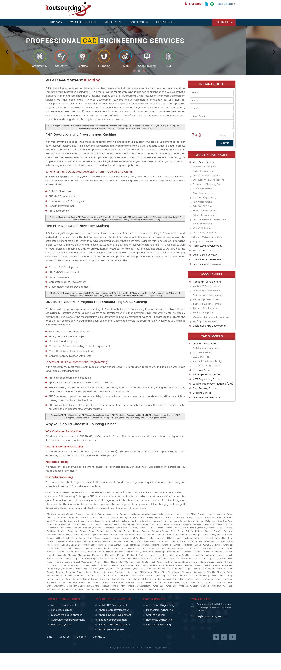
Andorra (101, 514)
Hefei (151, 538)
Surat (68, 579)
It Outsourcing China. (139, 648)
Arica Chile (190, 514)
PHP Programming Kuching (138, 126)
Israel (126, 541)
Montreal (121, 555)
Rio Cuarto (172, 569)
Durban (127, 531)
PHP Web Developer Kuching (112, 217)
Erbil (173, 531)
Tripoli (105, 582)
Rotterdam (70, 572)
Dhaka (193, 528)
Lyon (220, 548)
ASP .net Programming (205, 197)
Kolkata (64, 545)
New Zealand (187, 558)
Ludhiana (161, 548)
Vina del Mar (118, 586)
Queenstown (126, 569)
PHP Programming (202, 189)
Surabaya (59, 579)
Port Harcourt (142, 565)
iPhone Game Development (207, 304)
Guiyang (106, 538)
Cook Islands (65, 528)
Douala (83, 531)
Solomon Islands (54, 576)
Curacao (159, 528)
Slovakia (211, 572)
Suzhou (94, 579)
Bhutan (114, 517)
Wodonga (51, 589)
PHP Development (72, 80)
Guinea (82, 538)
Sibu (164, 572)
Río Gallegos (185, 569)
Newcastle (200, 558)
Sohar (229, 572)
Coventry (134, 528)
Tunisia (147, 582)
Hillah (170, 538)
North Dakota (142, 562)
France (208, 531)
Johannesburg (149, 541)
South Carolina (94, 576)
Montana (72, 555)
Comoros (207, 524)
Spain (158, 576)
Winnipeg (204, 586)
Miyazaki (187, 552)
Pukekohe (93, 569)
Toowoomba (207, 579)
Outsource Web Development (208, 180)
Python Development (203, 215)
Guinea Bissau (94, 538)
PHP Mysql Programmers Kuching (63, 217)
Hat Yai (135, 538)
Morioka (142, 555)
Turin (155, 582)
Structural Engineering (158, 625)
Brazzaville (209, 517)
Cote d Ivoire (122, 528)
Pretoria (216, 565)
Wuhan (74, 589)
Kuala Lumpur (114, 545)
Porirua (115, 565)
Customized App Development (210, 326)
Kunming (177, 545)
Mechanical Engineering (159, 610)
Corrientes (97, 528)
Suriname (77, 579)
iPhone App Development (206, 299)
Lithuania (87, 548)
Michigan (92, 552)
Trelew (82, 582)
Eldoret (136, 531)
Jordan (175, 541)
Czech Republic (181, 528)
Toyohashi (72, 582)
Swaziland (104, 579)
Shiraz (157, 572)
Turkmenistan (174, 582)
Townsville (51, 582)
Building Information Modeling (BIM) (213, 384)
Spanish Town (169, 576)
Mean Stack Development (207, 246)
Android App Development (207, 291)
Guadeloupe (195, 535)
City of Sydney (95, 524)
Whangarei (171, 586)
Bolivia (150, 517)
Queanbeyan (159, 569)
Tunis (139, 582)
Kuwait (197, 545)
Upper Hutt (85, 586)
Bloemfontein (139, 517)
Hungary (51, 541)
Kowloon (102, 545)
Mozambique (197, 555)
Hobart (197, 538)
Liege (63, 548)
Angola (123, 514)
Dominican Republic (56, 531)
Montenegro (97, 555)
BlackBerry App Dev (203, 313)
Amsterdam (91, 514)
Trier (89, 582)
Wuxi (81, 589)
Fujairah (94, 535)
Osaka (219, 562)
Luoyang (171, 548)
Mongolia (51, 555)
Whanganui (158, 586)
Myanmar (79, 558)
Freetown (228, 531)
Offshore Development (204, 233)
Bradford (180, 517)
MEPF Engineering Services (207, 379)
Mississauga (147, 552)
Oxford (87, 565)
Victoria (96, 586)
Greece (139, 535)
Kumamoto (166, 545)
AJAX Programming (203, 193)
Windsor (194, 586)
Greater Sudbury (126, 535)
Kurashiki (188, 545)
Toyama (61, 582)
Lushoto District (193, 548)
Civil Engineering (155, 615)
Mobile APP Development (207, 282)
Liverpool (98, 548)
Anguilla (132, 514)
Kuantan (146, 545)
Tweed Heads (196, 582)
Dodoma (211, 528)
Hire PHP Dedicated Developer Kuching (77, 226)
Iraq (91, 541)
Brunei (89, 521)
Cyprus (168, 528)
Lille (70, 548)
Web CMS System (202, 228)
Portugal (188, 565)
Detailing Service (202, 393)
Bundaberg (147, 521)
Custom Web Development (207, 176)
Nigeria (58, 562)
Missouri (171, 552)
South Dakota (110, 576)
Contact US (99, 637)
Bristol (229, 517)
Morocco (152, 555)
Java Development (203, 224)
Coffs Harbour (142, 524)
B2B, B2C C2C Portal (203, 206)
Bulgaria (125, 521)
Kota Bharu (75, 545)
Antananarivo (144, 514)
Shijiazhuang (146, 572)
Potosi (207, 565)
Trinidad (97, 582)
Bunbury (135, 521)
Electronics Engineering (159, 620)
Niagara (210, 558)
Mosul (161, 555)
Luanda (151, 548)
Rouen (80, 572)
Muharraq (210, 555)
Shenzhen (108, 572)
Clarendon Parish (112, 524)
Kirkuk (191, 541)
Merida (61, 552)
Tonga (197, 579)
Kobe (49, 545)
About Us (64, 637)
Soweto (149, 576)
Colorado (175, 524)
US (224, 582)
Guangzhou (215, 535)
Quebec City (113, 569)
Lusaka (180, 548)
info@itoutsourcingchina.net (211, 616)
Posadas (198, 565)
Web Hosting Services (205, 255)
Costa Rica (109, 528)
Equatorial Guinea (160, 531)
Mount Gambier (183, 555)
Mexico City (80, 552)
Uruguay (209, 582)
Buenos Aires (101, 521)
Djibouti (201, 528)
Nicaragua (221, 558)
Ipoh (71, 541)
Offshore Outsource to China (208, 237)
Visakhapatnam (144, 586)
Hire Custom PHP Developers (62, 293)
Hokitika (205, 538)
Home (48, 637)
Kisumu (199, 541)
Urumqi (218, 582)
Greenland (149, 535)
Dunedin (117, 531)
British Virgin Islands (56, 521)
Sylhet (145, 579)
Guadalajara (181, 535)
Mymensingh (91, 558)
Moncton (228, 552)
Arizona (201, 514)
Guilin (74, 538)
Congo (229, 524)
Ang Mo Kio (112, 514)
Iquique (78, 541)
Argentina (179, 514)
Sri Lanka (182, 576)
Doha (219, 528)
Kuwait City (208, 545)
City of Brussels (79, 524)
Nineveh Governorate (83, 562)
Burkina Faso (171, 521)
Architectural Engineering (206, 348)
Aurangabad (73, 517)
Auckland (62, 517)
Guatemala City (54, 538)
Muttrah (59, 558)
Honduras (215, 538)
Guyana (116, 538)
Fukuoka (104, 535)
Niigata (67, 562)
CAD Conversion (201, 357)
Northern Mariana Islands (176, 562)
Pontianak (105, 565)
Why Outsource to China (205, 241)
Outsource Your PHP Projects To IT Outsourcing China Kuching (96, 302)
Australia (85, 517)
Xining (105, 589)
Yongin (124, 589)
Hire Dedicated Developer (207, 264)
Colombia (165, 524)
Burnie (182, 521)
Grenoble (170, 535)
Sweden (115, 579)
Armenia (221, 514)
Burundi (191, 521)
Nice (230, 558)
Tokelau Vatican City (167, 579)
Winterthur (216, 586)
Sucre (214, 576)
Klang (229, 541)
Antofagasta (157, 514)
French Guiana (64, 535)
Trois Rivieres (117, 582)
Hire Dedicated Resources (207, 397)
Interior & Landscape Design (207, 361)
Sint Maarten (199, 572)
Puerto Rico (81, 569)
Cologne (154, 524)
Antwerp (168, 514)
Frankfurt (218, 531)
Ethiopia (199, 531)
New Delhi (104, 558)
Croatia (143, 528)
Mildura (109, 552)
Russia (88, 572)
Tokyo (190, 579)
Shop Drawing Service (205, 388)
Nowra (203, 562)
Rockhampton (208, 569)
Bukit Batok (114, 521)
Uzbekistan (72, 586)
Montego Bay (84, 555)
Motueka (170, 555)
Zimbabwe (153, 589)
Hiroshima (187, 538)
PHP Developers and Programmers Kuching (80, 134)
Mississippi (160, 552)
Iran (85, 541)
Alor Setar (51, 514)
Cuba (151, 528)
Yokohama (114, 589)
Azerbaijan (104, 517)
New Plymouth (161, 558)
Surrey (86, 579)
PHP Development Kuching (58, 126)
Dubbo (100, 531)
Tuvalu (185, 582)
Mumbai (220, 555)
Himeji (177, 538)
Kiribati (183, 541)
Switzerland (126, 579)
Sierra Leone (174, 572)
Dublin (108, 531)
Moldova (197, 552)
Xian (98, 589)
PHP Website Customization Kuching (109, 128)
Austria (94, 517)
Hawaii (143, 538)
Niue (106, 562)
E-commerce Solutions (205, 211)
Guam (205, 535)
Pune (102, 569)
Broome (71, 521)
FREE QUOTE (222, 22)
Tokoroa (181, 579)
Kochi (56, 545)
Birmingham (125, 517)
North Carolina (126, 562)
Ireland (98, 541)
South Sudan (138, 576)
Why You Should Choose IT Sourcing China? (80, 424)
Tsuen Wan (130, 582)
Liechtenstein (53, 548)
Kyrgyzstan (227, 545)
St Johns (193, 576)
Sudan (222, 576)
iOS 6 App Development (205, 321)
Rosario (50, 572)
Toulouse (228, 579)
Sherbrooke (132, 572)
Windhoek (183, 586)
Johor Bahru (163, 541)
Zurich (163, 589)
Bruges (81, 521)
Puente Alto (227, 565)
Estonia (189, 531)
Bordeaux (159, 517)
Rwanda (97, 572)
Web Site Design (202, 250)
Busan (200, 521)
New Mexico (146, 558)
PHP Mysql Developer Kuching (163, 126)
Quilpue (147, 569)
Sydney (137, 579)
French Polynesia (81, 535)
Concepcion (218, 524)
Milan (101, 552)
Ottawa (63, 565)
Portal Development (203, 171)
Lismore (77, 548)
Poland (95, 565)
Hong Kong (227, 538)
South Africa (79, 576)
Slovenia (221, 572)
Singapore (186, 572)
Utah (49, 586)
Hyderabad (62, 541)
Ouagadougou (74, 565)
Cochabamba (128, 524)
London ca (118, 548)
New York (174, 558)
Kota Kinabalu (89, 545)
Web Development (203, 162)
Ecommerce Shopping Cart (207, 184)
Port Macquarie (157, 565)
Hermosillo (160, 538)
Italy (132, 541)
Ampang (79, 514)
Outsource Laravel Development (210, 219)
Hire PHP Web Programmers (156, 293)
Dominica (228, 528)
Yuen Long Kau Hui (138, 589)
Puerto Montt (68, 569)
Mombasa (208, 552)
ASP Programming (202, 202)
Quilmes (138, 569)
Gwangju (126, 538)
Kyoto (217, 545)
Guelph (66, 538)
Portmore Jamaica (174, 565)
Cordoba (87, 528)
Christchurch (64, 524)
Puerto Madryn (53, 569)
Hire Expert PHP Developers (113, 293)
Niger (49, 562)
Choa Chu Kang (224, 521)
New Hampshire (118, 558)
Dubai (91, 531)
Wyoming (90, 589)
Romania (221, 569)
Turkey (163, 582)
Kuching (155, 545)
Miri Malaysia (133, 552)
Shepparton (120, 572)
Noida (114, 562)
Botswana (170, 517)
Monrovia (62, 555)
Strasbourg (204, 576)
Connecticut (52, 528)
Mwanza (68, 558)
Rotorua (59, 572)
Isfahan (106, 541)
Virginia (130, 586)
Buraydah (158, 521)
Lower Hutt (140, 548)
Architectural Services (205, 344)
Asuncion (51, 517)
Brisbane (221, 517)
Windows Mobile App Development (211, 317)
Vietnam (105, 586)
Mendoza (51, 552)
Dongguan (72, 531)
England (145, 531)
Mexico (69, 552)
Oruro (211, 562)
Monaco (218, 552)
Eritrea (180, 531)
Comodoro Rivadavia (191, 524)
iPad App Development (205, 308)
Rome (229, 569)
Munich (229, 555)
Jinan (138, 541)
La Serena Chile (209, 548)
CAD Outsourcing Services (206, 366)
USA (230, 582)
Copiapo (77, 528)
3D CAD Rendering (202, 353)
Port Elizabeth (127, 565)
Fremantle (51, 535)
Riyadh (196, 569)
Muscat (50, 558)
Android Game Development (208, 295)
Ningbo (98, 562)
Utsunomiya (59, 586)
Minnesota (120, 552)
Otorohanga (52, 565)
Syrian (153, 579)
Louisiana (129, 548)
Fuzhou (113, 535)
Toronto (218, 579)
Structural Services (203, 370)
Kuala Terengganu (131, 545)
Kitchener (221, 541)
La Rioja (228, 548)
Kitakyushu (209, 541)
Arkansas (211, 514)
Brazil (199, 517)
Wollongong (63, 589)
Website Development (204, 167)
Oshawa (228, 562)
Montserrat (132, 555)
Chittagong (210, 521)
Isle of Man (116, 541)
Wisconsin (227, 586)
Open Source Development (208, 259)
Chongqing (52, 524)
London (107, 548)
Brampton (191, 517)
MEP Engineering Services (207, 375)
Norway (194, 562)
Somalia (68, 576)
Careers (81, 637)
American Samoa (66, 514)
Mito (179, 552)
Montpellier (110, 555)
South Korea (124, 576)
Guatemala (227, 535)
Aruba (229, 514)
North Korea (156, 562)
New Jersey (133, 558)
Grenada (160, 535)
